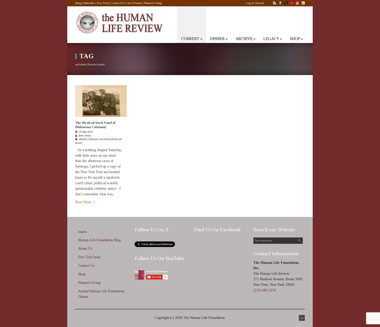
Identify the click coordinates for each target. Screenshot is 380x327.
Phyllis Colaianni (88, 139)
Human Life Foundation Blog (99, 240)
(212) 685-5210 (264, 290)
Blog (78, 3)
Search (260, 3)
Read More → (85, 202)
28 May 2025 (86, 132)
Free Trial (102, 3)
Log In (250, 3)
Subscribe (88, 3)
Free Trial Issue (89, 257)
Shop (82, 274)
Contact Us (117, 3)
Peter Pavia (84, 135)
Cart (128, 3)
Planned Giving (153, 3)
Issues (82, 232)
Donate (137, 3)
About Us (85, 249)
